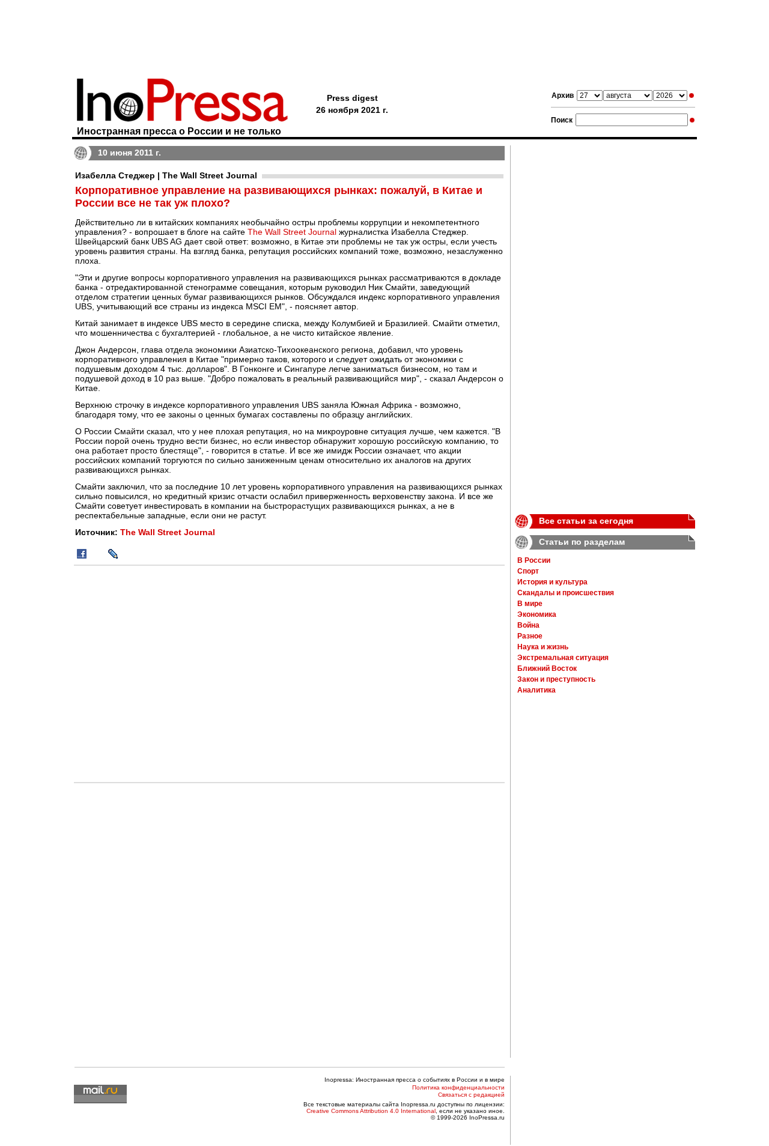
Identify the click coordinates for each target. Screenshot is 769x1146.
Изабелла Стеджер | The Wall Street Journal (166, 175)
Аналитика (536, 690)
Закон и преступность (556, 679)
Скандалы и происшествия (565, 593)
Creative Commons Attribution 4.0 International (371, 1111)
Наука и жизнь (542, 647)
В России (533, 560)
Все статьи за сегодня (586, 521)
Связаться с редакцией (471, 1094)
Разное (530, 636)
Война (528, 625)
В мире (530, 603)
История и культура (552, 582)
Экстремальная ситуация (563, 657)
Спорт (528, 571)
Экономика (536, 614)
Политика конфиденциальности (458, 1087)
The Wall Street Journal (292, 232)
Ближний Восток (547, 668)
